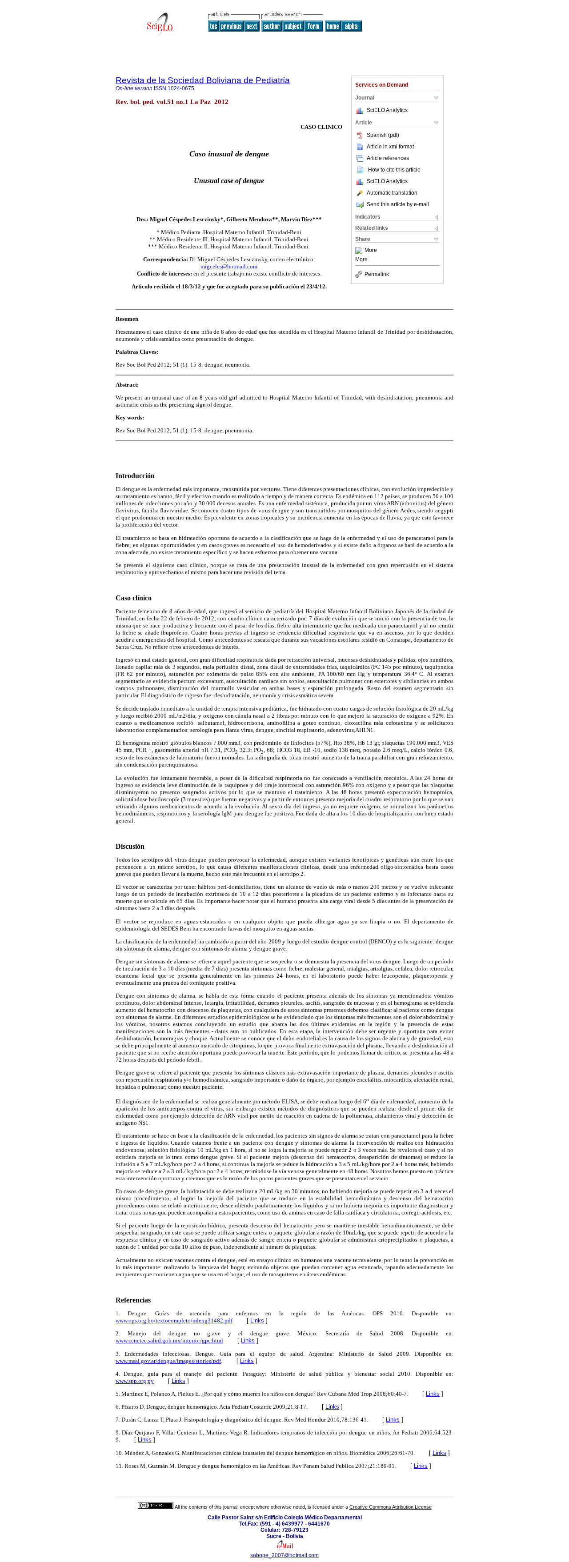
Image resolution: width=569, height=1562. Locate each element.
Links (257, 1320)
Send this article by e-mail (398, 204)
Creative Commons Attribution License (390, 1507)
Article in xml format (390, 147)
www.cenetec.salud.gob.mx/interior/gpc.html (169, 1340)
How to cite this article (394, 170)
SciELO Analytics (387, 110)
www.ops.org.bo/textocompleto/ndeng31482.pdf (174, 1320)
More (371, 251)
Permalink (377, 274)
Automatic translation (392, 193)
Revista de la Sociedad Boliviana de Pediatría (203, 80)
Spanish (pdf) (383, 135)
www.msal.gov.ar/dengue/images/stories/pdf (168, 1361)
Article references (388, 158)
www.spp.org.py (135, 1381)
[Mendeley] (360, 251)
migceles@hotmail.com (228, 266)
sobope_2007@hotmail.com (284, 1555)
